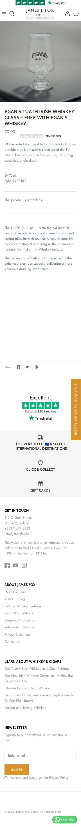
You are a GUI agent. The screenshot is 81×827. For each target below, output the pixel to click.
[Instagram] (24, 565)
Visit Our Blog (14, 598)
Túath (13, 175)
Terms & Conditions (18, 613)
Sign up (16, 769)
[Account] (66, 14)
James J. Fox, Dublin (26, 812)
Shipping (66, 155)
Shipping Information (19, 620)
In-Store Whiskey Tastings (22, 606)
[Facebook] (7, 565)
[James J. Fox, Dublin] (40, 14)
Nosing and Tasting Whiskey (25, 707)
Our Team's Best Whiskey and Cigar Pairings (36, 668)
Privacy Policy (58, 777)
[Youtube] (15, 565)
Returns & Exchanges (19, 627)
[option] (40, 61)
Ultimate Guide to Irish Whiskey (27, 688)
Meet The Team (15, 592)
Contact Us (12, 641)
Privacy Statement (17, 634)
